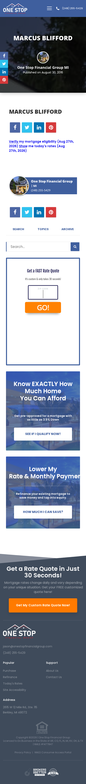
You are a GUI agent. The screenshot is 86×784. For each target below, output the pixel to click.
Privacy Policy (23, 752)
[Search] (75, 246)
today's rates (12, 683)
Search (18, 229)
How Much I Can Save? (43, 512)
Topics (43, 229)
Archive (67, 229)
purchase (9, 671)
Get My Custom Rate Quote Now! (43, 605)
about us (52, 671)
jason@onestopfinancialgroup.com (27, 646)
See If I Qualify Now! (43, 434)
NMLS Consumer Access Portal (53, 752)
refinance (10, 677)
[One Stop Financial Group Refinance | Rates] (19, 631)
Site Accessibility (14, 690)
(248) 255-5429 (72, 8)
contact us (54, 677)
